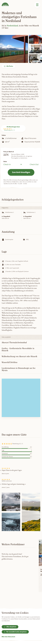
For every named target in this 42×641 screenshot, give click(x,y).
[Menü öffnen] (37, 5)
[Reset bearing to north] (37, 387)
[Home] (5, 3)
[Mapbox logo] (7, 415)
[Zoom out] (37, 384)
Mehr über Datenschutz (8, 637)
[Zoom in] (37, 381)
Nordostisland (12, 26)
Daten (5, 161)
